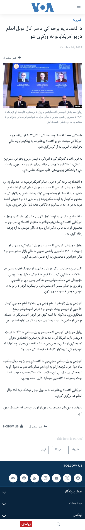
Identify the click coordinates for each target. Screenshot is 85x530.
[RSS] (34, 478)
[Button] (12, 57)
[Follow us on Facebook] (78, 478)
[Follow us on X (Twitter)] (67, 478)
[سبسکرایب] (13, 478)
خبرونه (77, 20)
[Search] (58, 524)
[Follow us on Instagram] (45, 478)
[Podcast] (24, 478)
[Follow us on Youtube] (56, 478)
